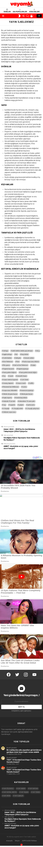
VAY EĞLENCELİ (8, 788)
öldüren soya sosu (9, 412)
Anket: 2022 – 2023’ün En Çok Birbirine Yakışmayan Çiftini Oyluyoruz (19, 430)
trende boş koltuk (21, 398)
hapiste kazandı (8, 369)
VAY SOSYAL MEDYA (10, 792)
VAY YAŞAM (24, 792)
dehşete (18, 358)
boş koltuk (25, 354)
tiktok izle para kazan (10, 394)
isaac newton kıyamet (10, 380)
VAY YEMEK (36, 792)
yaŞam (21, 405)
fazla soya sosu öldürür (31, 361)
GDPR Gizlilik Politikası (29, 841)
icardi (11, 376)
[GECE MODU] (19, 15)
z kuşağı (6, 408)
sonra (25, 387)
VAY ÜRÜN (6, 796)
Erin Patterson (8, 361)
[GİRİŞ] (31, 15)
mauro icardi (21, 383)
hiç (4, 376)
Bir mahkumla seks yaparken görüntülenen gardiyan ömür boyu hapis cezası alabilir (24, 751)
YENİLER (7, 12)
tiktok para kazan (27, 394)
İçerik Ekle (39, 16)
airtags (5, 351)
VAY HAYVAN (33, 788)
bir (16, 354)
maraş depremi (8, 383)
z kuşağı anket (18, 408)
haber (33, 365)
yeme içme (31, 405)
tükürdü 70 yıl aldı (9, 401)
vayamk (12, 405)
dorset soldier (29, 358)
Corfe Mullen (7, 358)
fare (18, 361)
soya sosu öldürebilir (10, 390)
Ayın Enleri (34, 12)
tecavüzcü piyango (27, 390)
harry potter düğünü (9, 372)
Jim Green (25, 380)
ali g (38, 351)
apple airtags (7, 354)
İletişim (17, 841)
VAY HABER (21, 788)
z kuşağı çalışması (33, 408)
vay (4, 405)
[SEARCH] (27, 15)
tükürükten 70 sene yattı (27, 401)
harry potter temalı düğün (28, 372)
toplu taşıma (7, 398)
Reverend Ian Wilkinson (11, 387)
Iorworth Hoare (22, 376)
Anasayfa (9, 841)
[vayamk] (21, 845)
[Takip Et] (23, 15)
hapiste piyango (23, 369)
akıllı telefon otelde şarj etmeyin (22, 351)
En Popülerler (20, 12)
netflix (31, 383)
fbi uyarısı (6, 365)
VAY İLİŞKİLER (18, 796)
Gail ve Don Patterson (21, 365)
